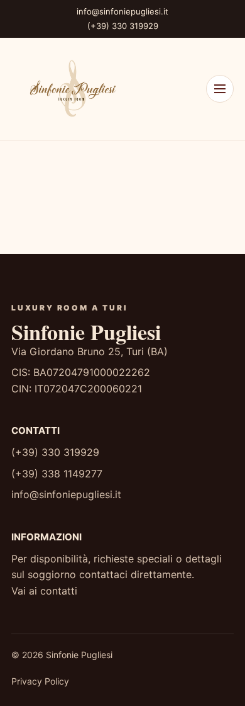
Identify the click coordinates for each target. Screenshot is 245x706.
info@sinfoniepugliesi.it (122, 11)
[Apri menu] (220, 89)
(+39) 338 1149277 (56, 473)
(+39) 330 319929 (122, 26)
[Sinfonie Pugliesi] (71, 89)
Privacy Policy (40, 681)
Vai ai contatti (44, 590)
